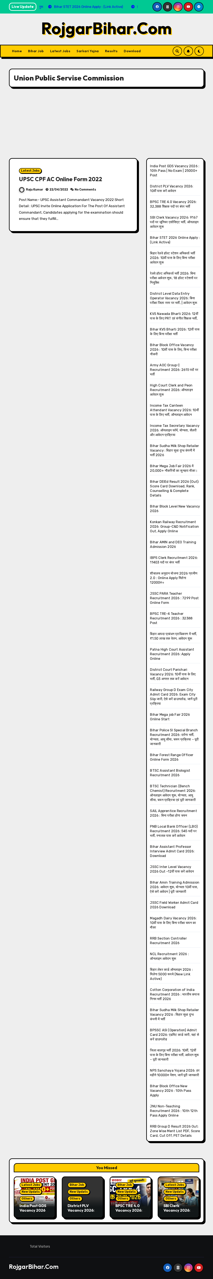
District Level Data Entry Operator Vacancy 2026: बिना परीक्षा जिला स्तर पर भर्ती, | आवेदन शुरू (173, 298)
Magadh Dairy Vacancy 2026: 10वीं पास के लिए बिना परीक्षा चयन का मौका (173, 922)
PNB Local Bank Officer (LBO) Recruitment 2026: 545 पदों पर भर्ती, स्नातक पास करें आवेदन (174, 831)
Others (27, 1198)
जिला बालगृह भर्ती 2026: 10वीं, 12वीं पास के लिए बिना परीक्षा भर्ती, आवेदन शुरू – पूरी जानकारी (174, 1054)
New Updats (31, 1192)
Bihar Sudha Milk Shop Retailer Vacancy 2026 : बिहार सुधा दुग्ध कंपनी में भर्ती (174, 1014)
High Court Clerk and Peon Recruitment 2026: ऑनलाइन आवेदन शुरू (171, 389)
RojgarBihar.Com (106, 28)
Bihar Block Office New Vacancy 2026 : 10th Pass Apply (170, 1090)
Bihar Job (36, 51)
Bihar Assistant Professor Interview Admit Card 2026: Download (172, 851)
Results (111, 51)
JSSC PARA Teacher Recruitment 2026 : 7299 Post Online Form (174, 598)
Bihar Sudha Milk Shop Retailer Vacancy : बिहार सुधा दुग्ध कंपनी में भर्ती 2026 (174, 450)
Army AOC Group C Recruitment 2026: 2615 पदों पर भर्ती (174, 369)
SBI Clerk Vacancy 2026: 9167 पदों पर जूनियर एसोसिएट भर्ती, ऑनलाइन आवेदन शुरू (174, 222)
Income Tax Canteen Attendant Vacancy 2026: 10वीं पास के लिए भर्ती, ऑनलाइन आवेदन (174, 410)
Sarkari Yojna (88, 51)
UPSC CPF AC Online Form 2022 (60, 179)
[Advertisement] (107, 123)
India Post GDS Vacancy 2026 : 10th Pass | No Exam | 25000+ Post (174, 170)
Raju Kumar (34, 189)
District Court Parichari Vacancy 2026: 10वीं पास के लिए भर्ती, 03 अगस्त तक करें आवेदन (173, 674)
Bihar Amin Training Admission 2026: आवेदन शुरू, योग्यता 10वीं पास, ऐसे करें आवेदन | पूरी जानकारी (174, 887)
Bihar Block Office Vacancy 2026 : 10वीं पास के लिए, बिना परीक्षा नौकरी (173, 349)
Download (132, 51)
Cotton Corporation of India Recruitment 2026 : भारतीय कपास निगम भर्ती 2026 (174, 994)
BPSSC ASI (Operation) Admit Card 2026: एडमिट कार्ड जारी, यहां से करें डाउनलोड (174, 1034)
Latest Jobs (60, 51)
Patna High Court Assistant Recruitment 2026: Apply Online (172, 654)
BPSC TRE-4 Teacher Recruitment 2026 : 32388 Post (171, 618)
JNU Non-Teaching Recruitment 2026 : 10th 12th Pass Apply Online (174, 1110)
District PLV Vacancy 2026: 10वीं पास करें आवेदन (81, 1210)
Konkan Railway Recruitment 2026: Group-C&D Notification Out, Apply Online (174, 526)
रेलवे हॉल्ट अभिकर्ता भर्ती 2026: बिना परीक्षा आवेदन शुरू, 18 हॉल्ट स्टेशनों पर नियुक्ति (173, 278)
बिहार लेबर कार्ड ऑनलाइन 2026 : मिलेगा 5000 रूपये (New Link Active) (171, 974)
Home (17, 51)
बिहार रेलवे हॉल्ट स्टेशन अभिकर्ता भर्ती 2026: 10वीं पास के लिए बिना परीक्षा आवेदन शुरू (172, 257)
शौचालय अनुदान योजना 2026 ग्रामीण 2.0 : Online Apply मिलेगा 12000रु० (173, 577)
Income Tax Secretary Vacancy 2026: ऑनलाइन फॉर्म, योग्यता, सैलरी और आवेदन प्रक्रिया (174, 430)
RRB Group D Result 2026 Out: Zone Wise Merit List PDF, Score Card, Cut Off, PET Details (175, 1131)
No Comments (85, 189)
